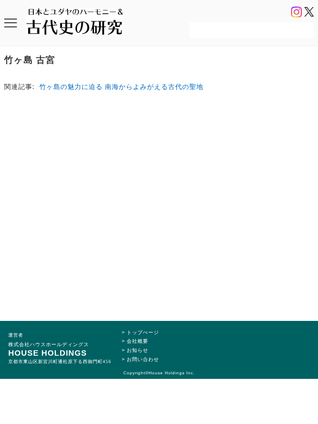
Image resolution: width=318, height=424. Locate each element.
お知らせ (137, 350)
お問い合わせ (143, 359)
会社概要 (137, 341)
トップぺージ (143, 332)
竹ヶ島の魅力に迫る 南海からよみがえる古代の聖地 (121, 86)
